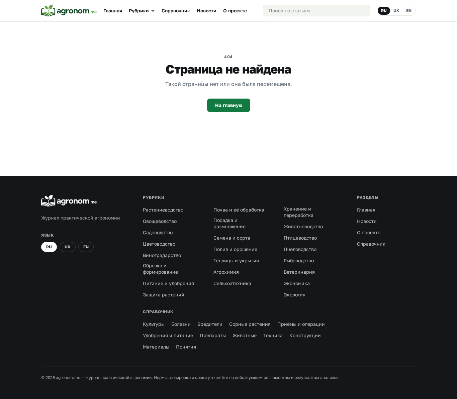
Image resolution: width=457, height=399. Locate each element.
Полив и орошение (235, 249)
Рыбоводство (299, 260)
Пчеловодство (300, 249)
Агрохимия (226, 272)
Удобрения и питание (168, 335)
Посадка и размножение (229, 223)
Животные (245, 335)
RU (384, 10)
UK (396, 10)
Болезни (181, 324)
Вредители (209, 324)
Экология (294, 294)
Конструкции (305, 335)
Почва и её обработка (238, 210)
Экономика (297, 283)
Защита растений (163, 294)
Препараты (213, 335)
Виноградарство (162, 255)
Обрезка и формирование (160, 269)
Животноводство (303, 226)
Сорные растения (250, 324)
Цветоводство (159, 244)
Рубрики (139, 10)
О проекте (235, 10)
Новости (206, 10)
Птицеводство (300, 238)
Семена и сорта (231, 238)
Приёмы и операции (301, 324)
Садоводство (158, 232)
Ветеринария (299, 272)
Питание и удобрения (168, 283)
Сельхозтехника (232, 283)
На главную (228, 105)
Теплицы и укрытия (236, 260)
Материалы (156, 347)
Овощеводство (160, 221)
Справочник (176, 10)
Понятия (186, 347)
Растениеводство (163, 210)
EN (409, 10)
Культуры (154, 324)
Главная (112, 10)
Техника (273, 335)
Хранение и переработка (298, 212)
